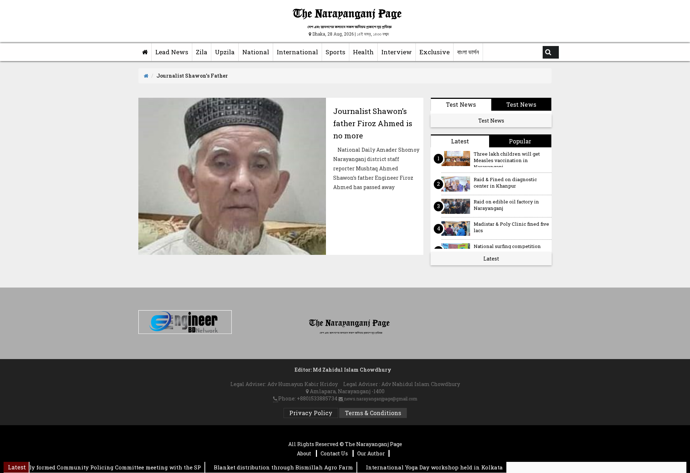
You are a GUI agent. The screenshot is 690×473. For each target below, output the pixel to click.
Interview (396, 52)
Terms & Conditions (373, 413)
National (255, 52)
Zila (201, 52)
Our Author (371, 453)
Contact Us (335, 453)
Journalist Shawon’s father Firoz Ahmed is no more (372, 123)
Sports (335, 52)
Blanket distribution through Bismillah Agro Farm (273, 467)
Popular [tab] (520, 141)
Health (363, 52)
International (297, 52)
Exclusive (434, 52)
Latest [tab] (460, 141)
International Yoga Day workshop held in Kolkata (424, 467)
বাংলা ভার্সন (468, 52)
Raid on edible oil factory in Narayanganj (506, 205)
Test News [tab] (461, 104)
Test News (491, 120)
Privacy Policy (310, 413)
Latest (491, 258)
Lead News (171, 52)
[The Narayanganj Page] (145, 52)
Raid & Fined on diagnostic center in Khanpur (505, 182)
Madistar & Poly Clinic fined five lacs (511, 227)
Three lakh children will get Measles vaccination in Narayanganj (507, 159)
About (304, 453)
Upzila (225, 52)
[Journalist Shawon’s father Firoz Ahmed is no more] (232, 176)
